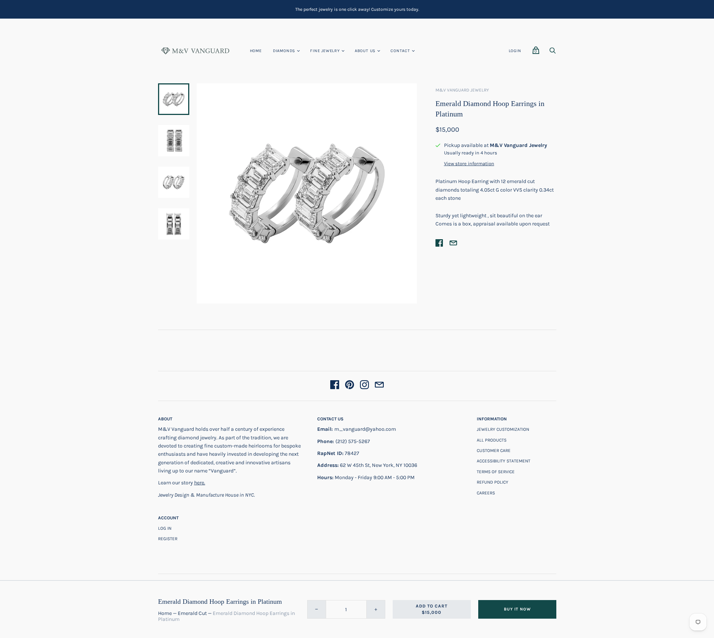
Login (515, 50)
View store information (469, 163)
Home (256, 50)
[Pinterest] (349, 386)
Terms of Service (496, 471)
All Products (491, 440)
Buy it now (517, 609)
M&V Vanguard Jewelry (462, 90)
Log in (164, 528)
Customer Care (494, 450)
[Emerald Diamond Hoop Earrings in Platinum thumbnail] (173, 99)
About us (365, 50)
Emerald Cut (192, 613)
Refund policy (492, 482)
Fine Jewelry (325, 50)
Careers (486, 493)
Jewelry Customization (503, 429)
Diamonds (284, 50)
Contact (400, 50)
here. (199, 483)
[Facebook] (334, 386)
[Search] (552, 52)
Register (167, 538)
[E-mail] (379, 386)
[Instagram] (364, 386)
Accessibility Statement (503, 461)
